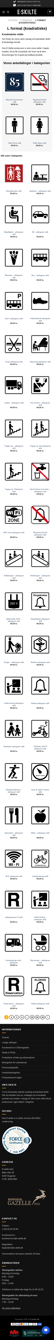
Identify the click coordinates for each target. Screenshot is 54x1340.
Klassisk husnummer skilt (14, 101)
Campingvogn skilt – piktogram (14, 961)
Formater (26, 20)
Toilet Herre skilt (14, 143)
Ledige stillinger (9, 1042)
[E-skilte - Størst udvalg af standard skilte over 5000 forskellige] (27, 12)
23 (37, 1017)
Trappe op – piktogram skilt (13, 447)
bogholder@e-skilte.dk (12, 1248)
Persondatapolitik (10, 1067)
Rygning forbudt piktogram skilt (39, 101)
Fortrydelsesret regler (12, 1077)
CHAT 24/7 (37, 5)
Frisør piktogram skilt (14, 362)
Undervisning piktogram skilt (14, 704)
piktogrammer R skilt (13, 917)
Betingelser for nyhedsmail (14, 1062)
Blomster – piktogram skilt (14, 276)
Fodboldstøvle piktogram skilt (40, 320)
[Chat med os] (46, 1330)
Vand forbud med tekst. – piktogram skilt (40, 490)
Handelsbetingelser (11, 1073)
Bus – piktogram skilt (40, 275)
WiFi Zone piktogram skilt (13, 533)
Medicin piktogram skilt (40, 662)
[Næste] (47, 1017)
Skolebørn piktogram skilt (13, 747)
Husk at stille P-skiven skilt (40, 791)
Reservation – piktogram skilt (14, 1005)
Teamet (5, 1037)
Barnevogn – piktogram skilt (40, 961)
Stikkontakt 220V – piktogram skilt (14, 620)
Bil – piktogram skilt (40, 232)
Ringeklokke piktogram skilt (40, 620)
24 (42, 1017)
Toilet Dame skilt (39, 143)
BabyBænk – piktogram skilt (13, 233)
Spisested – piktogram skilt (14, 834)
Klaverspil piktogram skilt (40, 362)
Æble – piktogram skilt (40, 833)
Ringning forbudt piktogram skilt (40, 533)
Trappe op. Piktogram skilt (14, 490)
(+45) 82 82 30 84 (10, 1229)
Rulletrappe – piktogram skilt (14, 577)
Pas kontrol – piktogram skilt (40, 404)
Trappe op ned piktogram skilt (40, 447)
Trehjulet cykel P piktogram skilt (40, 747)
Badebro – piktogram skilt (40, 191)
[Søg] (8, 12)
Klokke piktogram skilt (40, 703)
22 (32, 1017)
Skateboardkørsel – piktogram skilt (14, 791)
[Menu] (3, 12)
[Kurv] (50, 12)
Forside (13, 20)
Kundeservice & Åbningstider (15, 1047)
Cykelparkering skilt (40, 876)
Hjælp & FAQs (8, 1052)
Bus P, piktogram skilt (14, 319)
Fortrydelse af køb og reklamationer (18, 1057)
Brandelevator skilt (13, 191)
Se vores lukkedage (11, 1308)
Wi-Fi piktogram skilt (14, 876)
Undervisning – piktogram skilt (40, 918)
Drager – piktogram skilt (14, 662)
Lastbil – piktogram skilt (14, 403)
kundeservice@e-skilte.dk (14, 1238)
